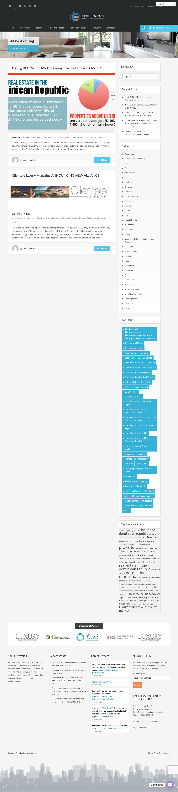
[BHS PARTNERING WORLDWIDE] (120, 637)
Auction (128, 177)
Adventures (129, 154)
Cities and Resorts (56, 28)
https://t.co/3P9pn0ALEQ (102, 716)
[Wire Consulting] (89, 637)
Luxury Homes (131, 392)
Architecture (130, 348)
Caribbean (129, 358)
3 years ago (97, 675)
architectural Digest (134, 343)
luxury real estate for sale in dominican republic (138, 411)
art (141, 348)
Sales (101, 137)
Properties (25, 28)
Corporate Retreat (132, 196)
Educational (36, 137)
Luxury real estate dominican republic (138, 403)
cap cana (144, 353)
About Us (96, 28)
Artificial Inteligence (132, 173)
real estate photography (136, 481)
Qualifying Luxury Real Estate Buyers (138, 470)
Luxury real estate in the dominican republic (136, 439)
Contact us (110, 28)
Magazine (129, 247)
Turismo (128, 486)
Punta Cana (142, 464)
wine (127, 510)
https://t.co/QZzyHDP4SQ (102, 708)
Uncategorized (131, 299)
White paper (130, 506)
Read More (102, 160)
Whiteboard (147, 501)
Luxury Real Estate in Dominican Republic (139, 427)
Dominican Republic (78, 28)
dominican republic (141, 372)
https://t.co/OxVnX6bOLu (111, 728)
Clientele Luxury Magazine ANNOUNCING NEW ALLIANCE (55, 175)
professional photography (136, 459)
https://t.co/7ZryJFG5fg (101, 681)
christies (151, 363)
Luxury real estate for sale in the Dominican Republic (140, 419)
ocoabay (142, 454)
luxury (128, 387)
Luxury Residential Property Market (137, 447)
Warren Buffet (131, 501)
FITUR (127, 211)
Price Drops (132, 280)
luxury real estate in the (136, 433)
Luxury (27, 218)
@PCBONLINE (98, 672)
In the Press (130, 225)
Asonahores (130, 353)
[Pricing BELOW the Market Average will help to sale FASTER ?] (61, 103)
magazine (129, 454)
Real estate (130, 476)
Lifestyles (38, 28)
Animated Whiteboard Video (136, 159)
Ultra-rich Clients (132, 491)
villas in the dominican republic (139, 496)
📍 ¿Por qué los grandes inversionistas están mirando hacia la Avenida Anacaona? (141, 123)
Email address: (140, 673)
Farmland (128, 206)
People (127, 261)
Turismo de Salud (132, 289)
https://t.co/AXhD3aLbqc (108, 670)
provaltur (129, 464)
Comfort (128, 192)
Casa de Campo (145, 358)
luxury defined (141, 387)
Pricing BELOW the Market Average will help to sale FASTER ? (57, 68)
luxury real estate (133, 397)
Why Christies (146, 506)
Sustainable (129, 285)
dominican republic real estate (139, 377)
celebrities (18, 218)
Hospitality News (132, 220)
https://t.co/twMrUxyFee (102, 696)
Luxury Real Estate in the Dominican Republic (63, 137)
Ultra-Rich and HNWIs (133, 294)
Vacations (129, 303)
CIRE (127, 372)
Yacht (127, 308)
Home (13, 28)
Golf (126, 215)
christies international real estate (140, 367)
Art (128, 163)
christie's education (134, 363)
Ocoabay (128, 256)
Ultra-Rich (140, 486)
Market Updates (91, 137)
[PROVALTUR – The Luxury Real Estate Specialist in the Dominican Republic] (87, 17)
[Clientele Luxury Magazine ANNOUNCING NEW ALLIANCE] (61, 195)
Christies (128, 187)
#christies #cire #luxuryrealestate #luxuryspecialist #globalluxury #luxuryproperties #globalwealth (140, 334)
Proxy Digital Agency (162, 753)
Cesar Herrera (29, 160)
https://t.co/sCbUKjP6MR (102, 699)
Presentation (130, 266)
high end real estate (142, 382)
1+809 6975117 (160, 28)
